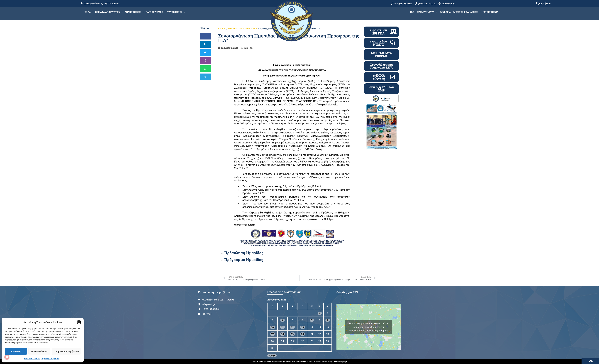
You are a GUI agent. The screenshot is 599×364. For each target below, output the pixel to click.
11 (282, 327)
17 (272, 334)
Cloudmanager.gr (340, 361)
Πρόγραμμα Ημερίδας (243, 259)
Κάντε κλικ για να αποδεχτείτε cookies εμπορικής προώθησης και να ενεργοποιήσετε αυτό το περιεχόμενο (369, 327)
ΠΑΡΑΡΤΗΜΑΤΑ (425, 11)
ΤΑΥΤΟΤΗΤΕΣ (174, 11)
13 (302, 327)
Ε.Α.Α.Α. (221, 28)
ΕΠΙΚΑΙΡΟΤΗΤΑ (235, 28)
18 (282, 334)
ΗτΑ (412, 11)
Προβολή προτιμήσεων (66, 351)
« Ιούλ (272, 355)
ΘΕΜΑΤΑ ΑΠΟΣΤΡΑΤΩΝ (107, 11)
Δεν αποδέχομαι (39, 351)
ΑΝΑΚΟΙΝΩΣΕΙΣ (133, 11)
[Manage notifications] (6, 357)
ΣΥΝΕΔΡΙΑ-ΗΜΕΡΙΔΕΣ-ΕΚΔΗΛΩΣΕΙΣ (459, 11)
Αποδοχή (16, 351)
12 (292, 327)
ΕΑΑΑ (88, 11)
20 (302, 334)
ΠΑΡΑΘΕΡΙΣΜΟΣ (154, 11)
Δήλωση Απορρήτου (50, 358)
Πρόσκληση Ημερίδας (243, 252)
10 (272, 327)
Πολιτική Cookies (32, 358)
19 (292, 334)
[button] (78, 322)
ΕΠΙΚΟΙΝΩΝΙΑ (490, 11)
